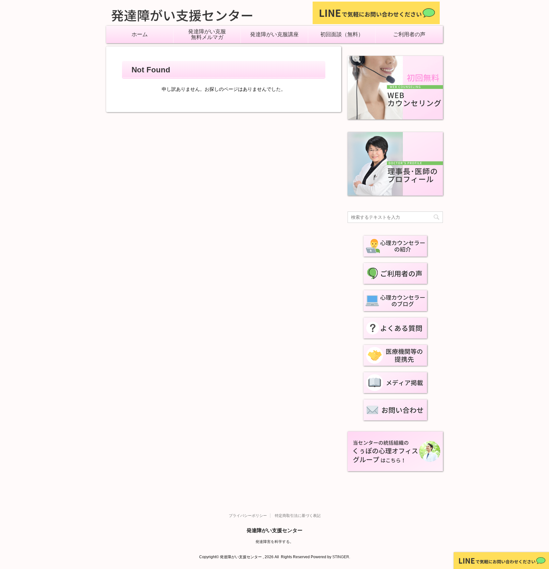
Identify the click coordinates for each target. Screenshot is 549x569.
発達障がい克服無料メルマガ (207, 34)
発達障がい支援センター (274, 530)
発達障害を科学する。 (274, 541)
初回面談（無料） (341, 34)
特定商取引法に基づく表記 (298, 515)
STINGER (340, 557)
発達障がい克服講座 (274, 34)
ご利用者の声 (409, 34)
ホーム (140, 34)
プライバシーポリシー (248, 515)
